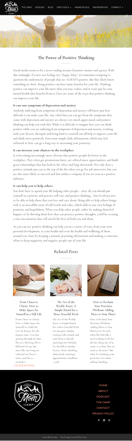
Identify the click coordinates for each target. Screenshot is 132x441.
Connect (116, 7)
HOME (103, 385)
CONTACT (103, 407)
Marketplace (82, 7)
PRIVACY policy (103, 413)
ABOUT (103, 391)
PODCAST (103, 396)
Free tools (63, 7)
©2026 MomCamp (50, 437)
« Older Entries (24, 365)
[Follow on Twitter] (109, 420)
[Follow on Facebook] (99, 420)
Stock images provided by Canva (73, 437)
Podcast (39, 7)
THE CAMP (27, 7)
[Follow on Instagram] (104, 420)
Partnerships (100, 7)
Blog (50, 7)
